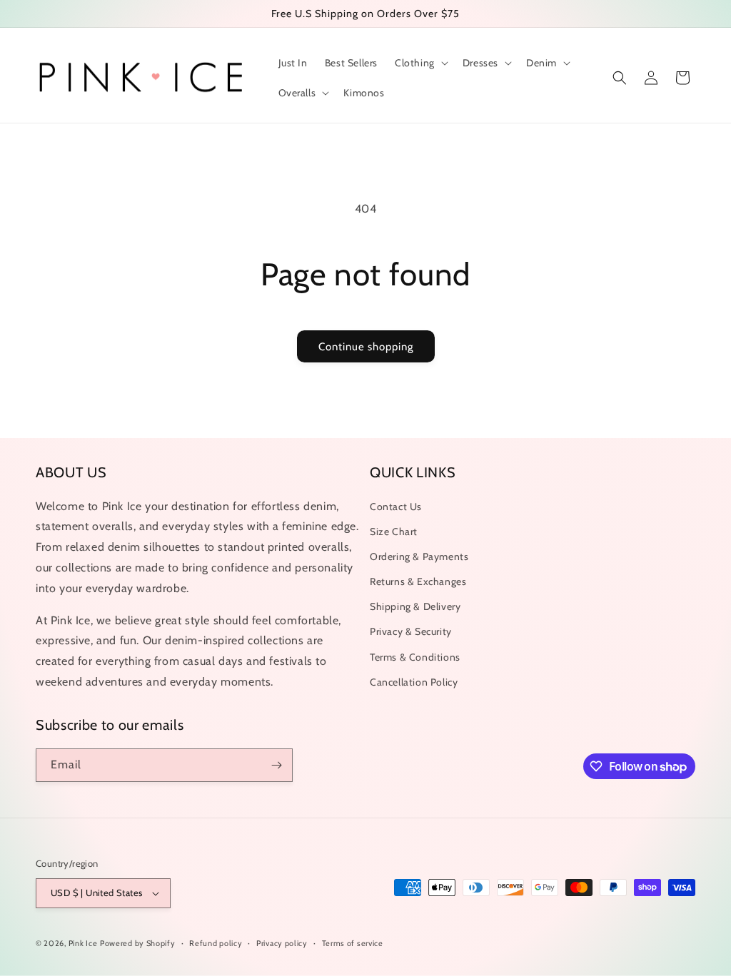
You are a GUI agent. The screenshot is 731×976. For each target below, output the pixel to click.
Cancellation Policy (414, 682)
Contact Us (396, 506)
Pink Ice (83, 943)
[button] (420, 63)
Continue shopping (365, 346)
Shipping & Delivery (415, 606)
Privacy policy (282, 943)
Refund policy (215, 943)
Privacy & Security (411, 631)
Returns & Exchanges (418, 581)
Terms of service (352, 943)
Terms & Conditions (415, 657)
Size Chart (394, 531)
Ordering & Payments (419, 556)
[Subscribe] (276, 765)
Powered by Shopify (138, 943)
